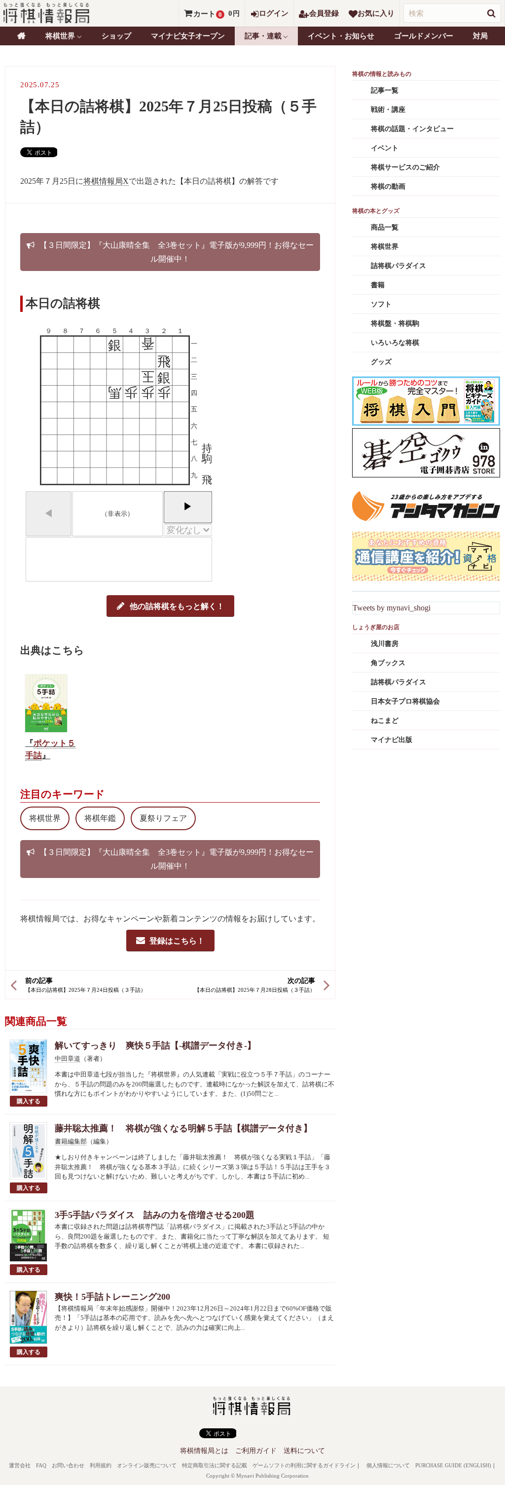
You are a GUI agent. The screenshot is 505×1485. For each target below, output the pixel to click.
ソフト (381, 304)
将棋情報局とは (204, 1450)
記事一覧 (384, 90)
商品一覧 (384, 227)
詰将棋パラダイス (398, 266)
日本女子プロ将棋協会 (405, 701)
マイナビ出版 (391, 739)
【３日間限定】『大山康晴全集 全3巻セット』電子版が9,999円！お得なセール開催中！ (176, 252)
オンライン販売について (147, 1465)
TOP (21, 36)
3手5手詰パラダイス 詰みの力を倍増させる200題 (154, 1215)
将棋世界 (45, 818)
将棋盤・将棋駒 (395, 323)
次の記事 (301, 980)
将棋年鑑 (100, 818)
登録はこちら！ (177, 940)
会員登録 (324, 13)
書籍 (378, 285)
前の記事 (39, 980)
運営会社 (20, 1465)
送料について (304, 1450)
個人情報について (388, 1465)
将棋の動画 (388, 186)
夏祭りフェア (163, 818)
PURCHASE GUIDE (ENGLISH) (453, 1465)
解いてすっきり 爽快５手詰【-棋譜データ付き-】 (155, 1045)
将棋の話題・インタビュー (412, 129)
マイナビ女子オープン (188, 36)
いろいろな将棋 (395, 342)
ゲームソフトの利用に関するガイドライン (304, 1465)
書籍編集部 (71, 1141)
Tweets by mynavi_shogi (392, 608)
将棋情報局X (106, 181)
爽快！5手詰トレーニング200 (112, 1297)
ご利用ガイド (256, 1450)
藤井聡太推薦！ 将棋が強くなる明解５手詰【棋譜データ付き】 (183, 1128)
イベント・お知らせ (341, 36)
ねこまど (384, 720)
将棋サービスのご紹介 (405, 167)
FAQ (41, 1465)
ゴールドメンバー (423, 36)
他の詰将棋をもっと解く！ (177, 606)
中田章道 (67, 1058)
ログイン (274, 13)
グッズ (381, 362)
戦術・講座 (388, 109)
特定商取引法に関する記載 (214, 1465)
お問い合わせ (68, 1465)
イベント (384, 148)
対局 (480, 36)
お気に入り (376, 13)
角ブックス (388, 663)
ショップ (116, 36)
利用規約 (100, 1465)
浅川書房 (384, 643)
